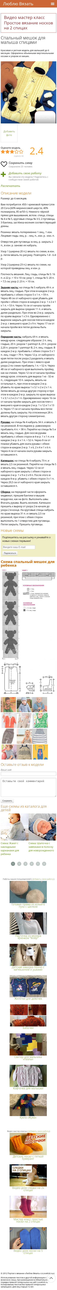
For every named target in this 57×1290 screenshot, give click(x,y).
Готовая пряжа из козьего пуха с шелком (28, 905)
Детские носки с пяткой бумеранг (28, 1157)
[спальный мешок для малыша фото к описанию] (28, 92)
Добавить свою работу (25, 173)
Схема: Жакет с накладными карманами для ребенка (10, 849)
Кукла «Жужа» (28, 1117)
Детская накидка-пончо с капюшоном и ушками (28, 968)
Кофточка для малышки (28, 1088)
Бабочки (28, 1027)
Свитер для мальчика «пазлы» (28, 1058)
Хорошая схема (16, 152)
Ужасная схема (3, 152)
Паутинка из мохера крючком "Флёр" (28, 937)
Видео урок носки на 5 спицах (28, 1252)
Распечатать (10, 186)
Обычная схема (12, 152)
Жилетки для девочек (28, 998)
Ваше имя (6, 770)
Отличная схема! (21, 152)
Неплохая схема (7, 152)
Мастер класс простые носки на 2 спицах (28, 1220)
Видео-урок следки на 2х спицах (28, 1189)
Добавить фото (9, 133)
